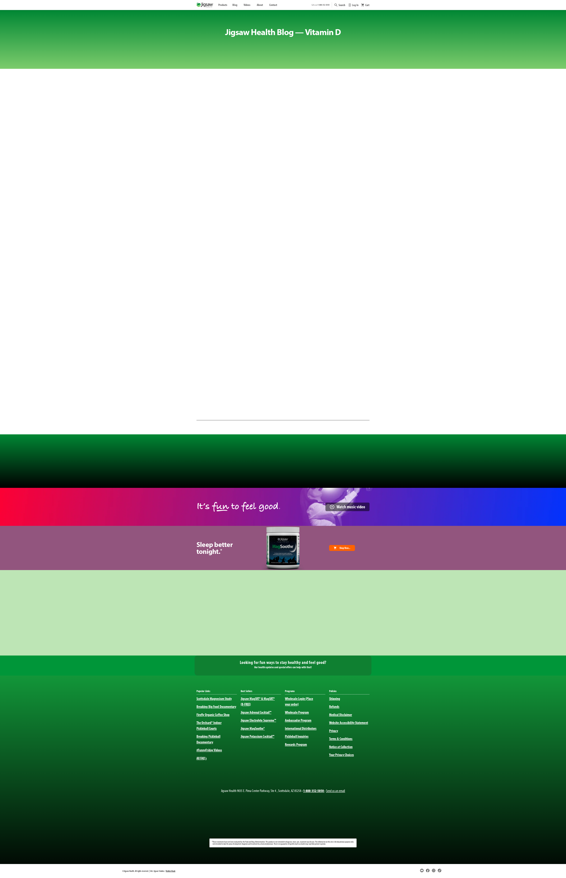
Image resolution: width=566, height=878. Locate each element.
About (260, 5)
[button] (339, 5)
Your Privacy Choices (341, 755)
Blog (234, 5)
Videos (247, 5)
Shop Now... (344, 548)
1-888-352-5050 (313, 791)
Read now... (246, 365)
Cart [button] (367, 5)
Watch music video (351, 507)
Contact (273, 5)
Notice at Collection (341, 747)
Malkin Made (170, 871)
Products (222, 5)
